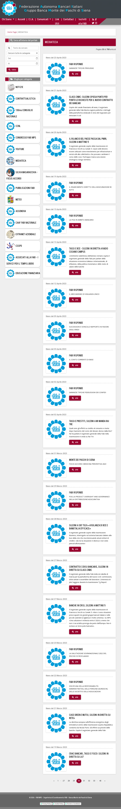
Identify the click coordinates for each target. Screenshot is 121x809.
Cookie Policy (59, 804)
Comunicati (43, 19)
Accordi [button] (21, 19)
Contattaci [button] (68, 19)
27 (64, 781)
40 (100, 781)
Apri (76, 74)
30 (79, 781)
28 (69, 781)
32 (89, 781)
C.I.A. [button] (31, 19)
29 (74, 781)
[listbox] (23, 53)
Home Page (12, 32)
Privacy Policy (46, 804)
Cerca (13, 69)
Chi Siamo (7, 19)
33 (94, 781)
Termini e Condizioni (73, 804)
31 (84, 781)
